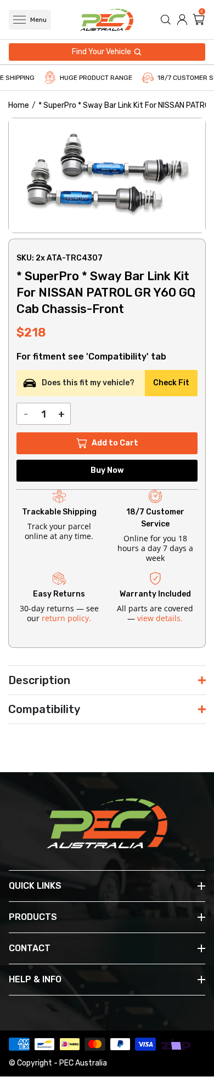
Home (18, 105)
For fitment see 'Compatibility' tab (91, 357)
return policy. (66, 618)
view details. (160, 618)
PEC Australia (83, 1063)
